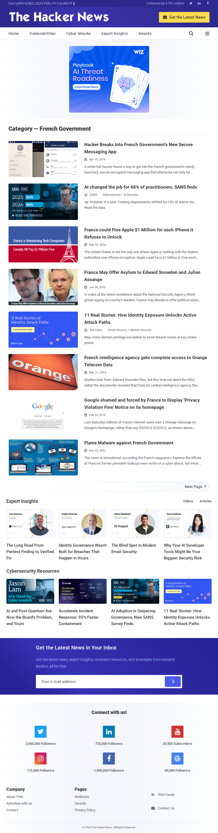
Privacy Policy (85, 810)
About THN (14, 797)
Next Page (195, 486)
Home (14, 33)
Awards (145, 33)
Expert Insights (115, 33)
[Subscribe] (173, 681)
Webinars (82, 797)
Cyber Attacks (78, 33)
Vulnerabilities (43, 33)
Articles (206, 501)
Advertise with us (19, 803)
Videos (188, 501)
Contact (12, 810)
